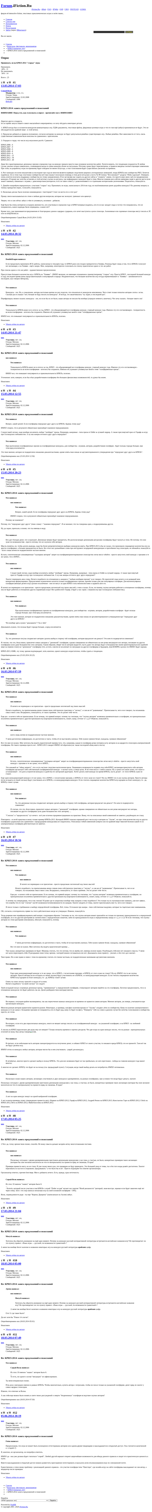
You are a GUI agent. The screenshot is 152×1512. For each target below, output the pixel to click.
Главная (9, 19)
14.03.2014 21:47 (11, 332)
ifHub (44, 9)
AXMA (83, 9)
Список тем (10, 22)
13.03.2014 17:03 (11, 85)
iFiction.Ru (36, 9)
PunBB (13, 1505)
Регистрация (11, 28)
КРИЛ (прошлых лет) (16, 48)
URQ (67, 9)
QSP (61, 9)
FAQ (49, 9)
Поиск (8, 26)
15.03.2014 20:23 (11, 472)
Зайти (8, 30)
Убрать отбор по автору (15, 226)
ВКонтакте (21, 30)
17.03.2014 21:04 (11, 1211)
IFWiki (55, 9)
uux (2, 239)
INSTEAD (74, 9)
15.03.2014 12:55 (11, 393)
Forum (6, 5)
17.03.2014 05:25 (11, 1119)
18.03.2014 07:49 (11, 1337)
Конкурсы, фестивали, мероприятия (21, 46)
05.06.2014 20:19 (11, 1415)
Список (9, 44)
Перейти (4, 1498)
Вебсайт (9, 101)
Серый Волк (6, 91)
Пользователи (11, 24)
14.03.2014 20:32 (11, 233)
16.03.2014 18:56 (11, 840)
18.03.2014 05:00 (11, 1263)
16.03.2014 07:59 (11, 671)
